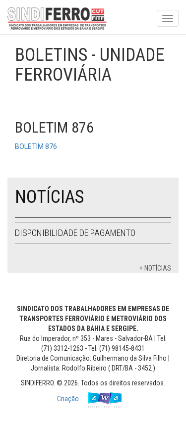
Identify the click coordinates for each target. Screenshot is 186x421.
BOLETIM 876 (36, 146)
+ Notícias (155, 268)
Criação (68, 399)
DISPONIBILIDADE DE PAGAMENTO (75, 233)
